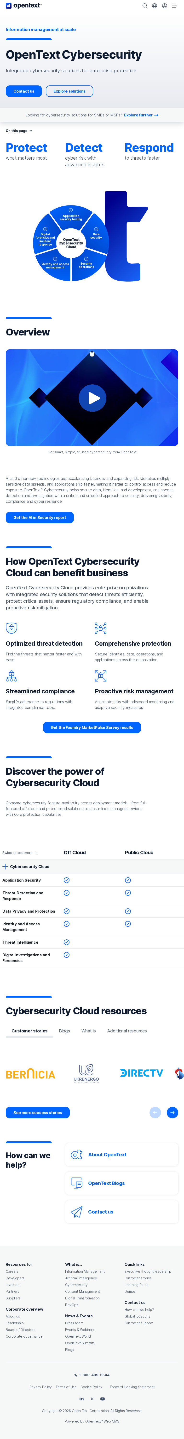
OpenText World (78, 1336)
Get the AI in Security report (39, 517)
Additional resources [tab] (127, 1030)
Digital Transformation (82, 1298)
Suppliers (13, 1298)
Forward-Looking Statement (132, 1387)
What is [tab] (88, 1030)
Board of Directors (20, 1330)
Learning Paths (136, 1285)
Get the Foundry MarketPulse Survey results (92, 727)
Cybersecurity (76, 1285)
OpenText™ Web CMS (102, 1421)
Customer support (139, 1323)
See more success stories (37, 1112)
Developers (15, 1278)
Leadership (15, 1323)
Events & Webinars (80, 1330)
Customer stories (138, 1278)
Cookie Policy (91, 1387)
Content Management (82, 1291)
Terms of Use (66, 1387)
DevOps (71, 1305)
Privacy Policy (40, 1387)
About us (13, 1316)
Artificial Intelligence (81, 1278)
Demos (130, 1291)
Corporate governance (24, 1336)
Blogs (69, 1350)
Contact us (23, 91)
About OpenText (107, 1154)
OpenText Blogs (106, 1183)
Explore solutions (69, 91)
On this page (16, 131)
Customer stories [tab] (29, 1030)
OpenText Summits (80, 1343)
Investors (13, 1285)
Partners (12, 1291)
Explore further (138, 115)
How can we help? (139, 1310)
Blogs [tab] (64, 1030)
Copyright (50, 1411)
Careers (12, 1271)
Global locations (137, 1316)
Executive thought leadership (148, 1271)
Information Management (85, 1271)
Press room (74, 1323)
